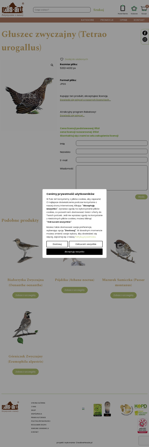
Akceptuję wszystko (74, 251)
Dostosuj (57, 244)
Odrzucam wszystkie (85, 244)
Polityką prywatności (85, 236)
